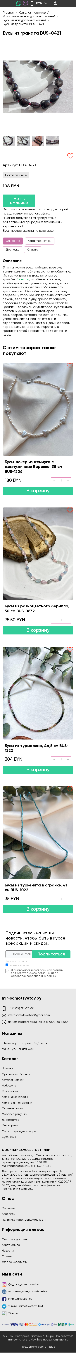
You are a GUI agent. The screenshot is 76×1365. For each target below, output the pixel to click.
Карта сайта (11, 1245)
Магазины (8, 1208)
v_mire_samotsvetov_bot (25, 1306)
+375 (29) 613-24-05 (21, 1008)
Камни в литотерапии (17, 1102)
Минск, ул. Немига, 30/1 (18, 1049)
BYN (39, 3)
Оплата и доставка (15, 1239)
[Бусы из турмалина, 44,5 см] (38, 693)
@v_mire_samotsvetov (23, 1284)
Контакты (8, 1214)
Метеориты (10, 1125)
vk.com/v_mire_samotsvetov (28, 1291)
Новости (8, 1250)
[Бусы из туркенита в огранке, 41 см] (38, 832)
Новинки (7, 1068)
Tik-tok (13, 1313)
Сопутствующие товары (19, 1131)
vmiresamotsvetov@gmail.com (29, 1015)
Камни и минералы (15, 1097)
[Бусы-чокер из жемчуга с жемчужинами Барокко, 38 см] (38, 409)
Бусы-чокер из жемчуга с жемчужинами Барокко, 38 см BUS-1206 (33, 467)
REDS (51, 1346)
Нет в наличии (19, 201)
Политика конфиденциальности (24, 1219)
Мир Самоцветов (20, 1298)
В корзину (38, 490)
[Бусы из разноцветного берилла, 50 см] (38, 553)
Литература (11, 1119)
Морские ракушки (14, 1114)
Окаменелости (12, 1108)
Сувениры (9, 1137)
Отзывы (7, 1256)
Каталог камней (13, 1080)
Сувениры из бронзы (16, 1074)
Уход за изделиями (14, 1262)
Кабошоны (9, 1085)
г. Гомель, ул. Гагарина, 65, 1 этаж (24, 1043)
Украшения (10, 1091)
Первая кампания (18, 965)
